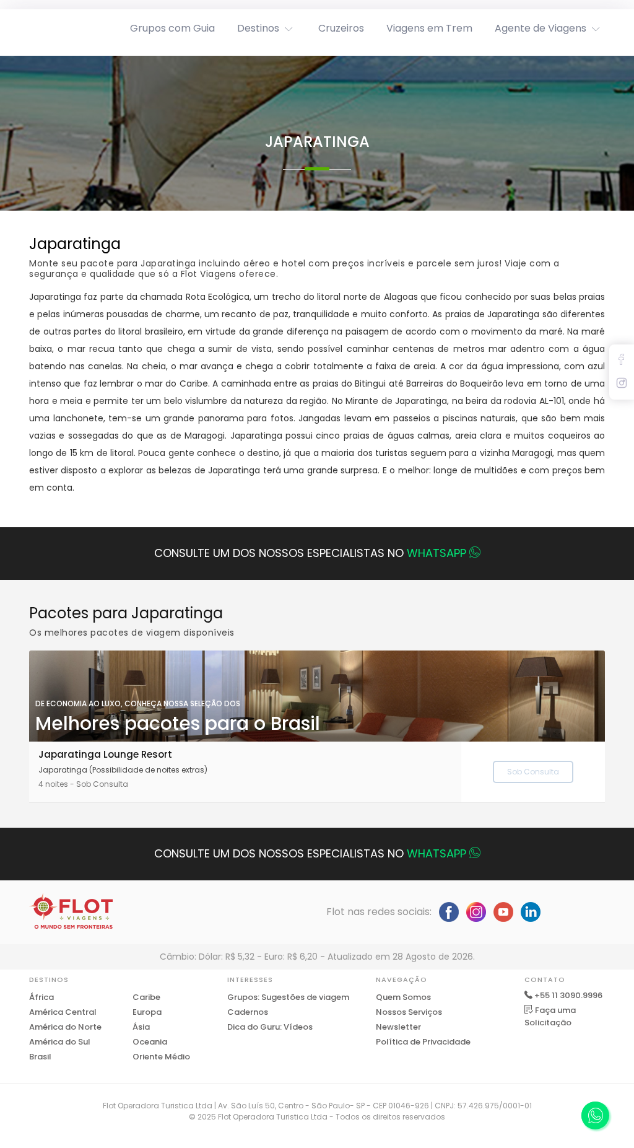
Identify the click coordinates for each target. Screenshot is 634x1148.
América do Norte (65, 1027)
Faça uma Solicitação (550, 1016)
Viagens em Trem (429, 28)
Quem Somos (403, 997)
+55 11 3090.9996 (568, 995)
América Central (63, 1012)
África (41, 997)
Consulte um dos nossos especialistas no (310, 553)
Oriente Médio (161, 1057)
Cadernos (247, 1012)
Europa (147, 1012)
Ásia (141, 1027)
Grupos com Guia (172, 28)
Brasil (40, 1057)
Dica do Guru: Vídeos (270, 1027)
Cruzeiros (341, 28)
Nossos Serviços (409, 1012)
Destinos (258, 28)
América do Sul (59, 1042)
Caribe (146, 997)
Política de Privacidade (423, 1042)
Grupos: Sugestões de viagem (288, 997)
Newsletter (398, 1027)
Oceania (149, 1042)
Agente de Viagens (540, 28)
